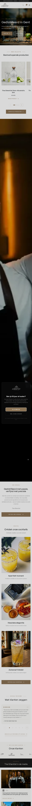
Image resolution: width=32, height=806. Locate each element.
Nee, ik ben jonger (16, 414)
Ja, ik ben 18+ (16, 409)
